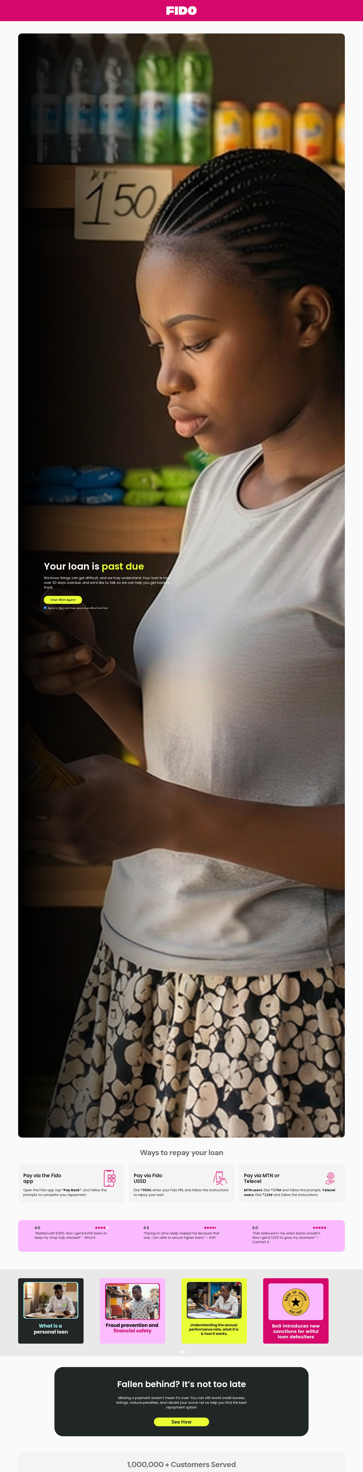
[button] (179, 1351)
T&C (60, 608)
